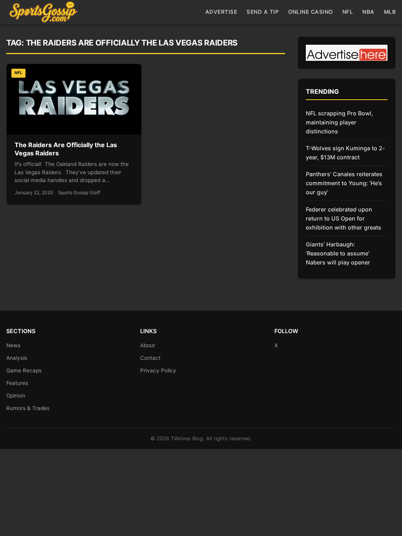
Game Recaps (24, 370)
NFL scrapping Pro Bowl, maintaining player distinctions (339, 122)
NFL (347, 12)
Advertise (221, 12)
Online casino (310, 12)
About (147, 345)
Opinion (15, 395)
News (13, 345)
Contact (150, 358)
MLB (390, 12)
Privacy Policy (158, 370)
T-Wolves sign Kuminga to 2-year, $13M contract (345, 152)
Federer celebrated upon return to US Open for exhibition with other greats (343, 218)
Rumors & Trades (27, 408)
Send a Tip (263, 12)
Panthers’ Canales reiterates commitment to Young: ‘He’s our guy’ (344, 183)
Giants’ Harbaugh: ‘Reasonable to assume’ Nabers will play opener (338, 253)
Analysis (16, 358)
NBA (368, 12)
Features (17, 383)
